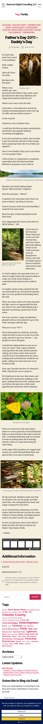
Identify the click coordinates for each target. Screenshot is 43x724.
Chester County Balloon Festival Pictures (20, 670)
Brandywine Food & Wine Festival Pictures (21, 672)
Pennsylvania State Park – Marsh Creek (20, 562)
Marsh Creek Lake (12, 634)
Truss (11, 644)
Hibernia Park (7, 632)
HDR (30, 629)
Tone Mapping (28, 32)
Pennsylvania (7, 639)
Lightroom (31, 631)
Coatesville (24, 620)
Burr (30, 612)
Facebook (17, 625)
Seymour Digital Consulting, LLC (21, 4)
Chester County (19, 25)
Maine (4, 634)
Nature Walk (22, 636)
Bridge (25, 612)
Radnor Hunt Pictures (12, 675)
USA (16, 643)
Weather (27, 644)
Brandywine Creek (34, 610)
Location (6, 30)
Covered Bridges (10, 623)
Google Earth (18, 27)
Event (4, 626)
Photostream (8, 641)
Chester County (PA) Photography (12, 618)
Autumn (4, 610)
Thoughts (5, 644)
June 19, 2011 (29, 47)
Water (21, 644)
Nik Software (32, 636)
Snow (23, 641)
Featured (30, 626)
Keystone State (19, 632)
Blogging (6, 25)
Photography (15, 32)
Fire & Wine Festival (10, 629)
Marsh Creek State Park (22, 30)
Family (30, 578)
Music (14, 636)
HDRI (35, 629)
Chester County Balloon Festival (10, 620)
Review (18, 641)
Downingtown (34, 25)
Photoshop (30, 638)
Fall (24, 626)
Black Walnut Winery (17, 610)
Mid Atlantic (6, 636)
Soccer (28, 641)
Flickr (8, 27)
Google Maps (32, 27)
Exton (9, 626)
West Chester (7, 646)
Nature (37, 30)
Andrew (17, 47)
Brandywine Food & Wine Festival (12, 612)
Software (34, 641)
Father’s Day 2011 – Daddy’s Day (21, 39)
